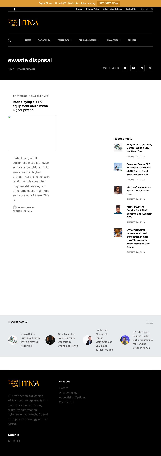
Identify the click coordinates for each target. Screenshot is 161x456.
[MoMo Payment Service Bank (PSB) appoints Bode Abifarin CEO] (118, 209)
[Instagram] (152, 9)
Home (28, 40)
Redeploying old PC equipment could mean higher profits (30, 106)
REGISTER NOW (108, 3)
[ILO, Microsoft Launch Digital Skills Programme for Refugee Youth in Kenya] (125, 340)
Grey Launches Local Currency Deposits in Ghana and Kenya (68, 340)
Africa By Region (88, 40)
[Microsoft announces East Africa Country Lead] (118, 190)
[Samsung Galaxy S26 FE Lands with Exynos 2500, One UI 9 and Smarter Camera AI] (118, 167)
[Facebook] (142, 9)
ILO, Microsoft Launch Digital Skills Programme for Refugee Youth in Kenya (143, 340)
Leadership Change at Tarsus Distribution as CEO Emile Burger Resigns (104, 340)
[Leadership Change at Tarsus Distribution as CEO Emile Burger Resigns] (87, 340)
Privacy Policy (92, 9)
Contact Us (131, 9)
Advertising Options (112, 9)
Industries (112, 40)
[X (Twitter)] (147, 9)
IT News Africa (18, 395)
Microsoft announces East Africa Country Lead (139, 191)
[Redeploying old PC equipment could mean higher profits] (32, 133)
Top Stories (44, 40)
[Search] (9, 40)
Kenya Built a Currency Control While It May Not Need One (139, 148)
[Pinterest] (142, 68)
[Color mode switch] (14, 9)
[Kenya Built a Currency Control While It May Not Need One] (118, 147)
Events (79, 9)
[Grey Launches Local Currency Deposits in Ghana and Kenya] (50, 340)
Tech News (63, 40)
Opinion (132, 40)
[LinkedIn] (150, 68)
